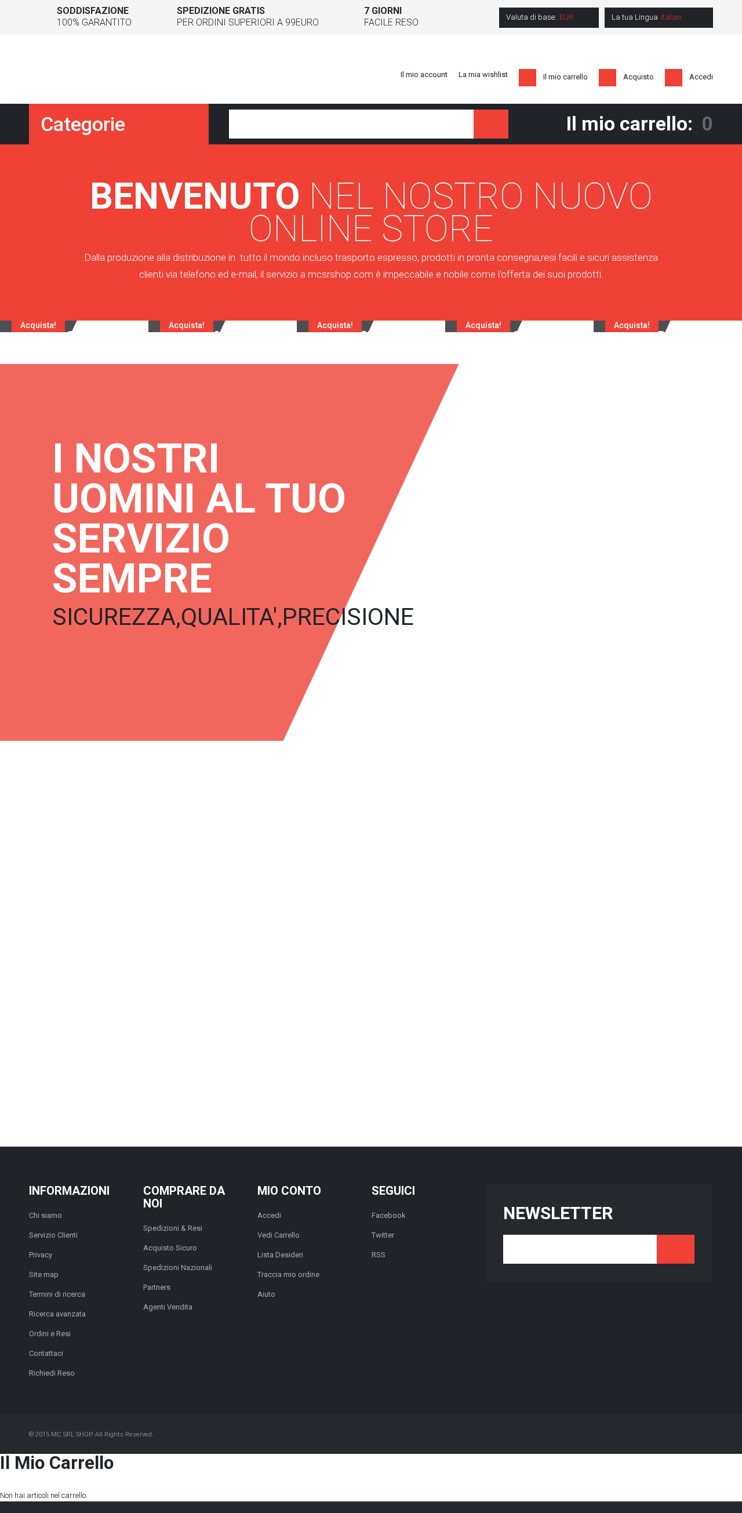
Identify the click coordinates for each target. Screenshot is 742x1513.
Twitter (383, 1235)
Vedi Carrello (278, 1235)
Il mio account (424, 74)
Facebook (389, 1215)
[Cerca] (491, 124)
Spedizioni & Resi (172, 1228)
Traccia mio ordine (288, 1274)
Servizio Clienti (53, 1235)
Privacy (40, 1254)
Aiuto (266, 1294)
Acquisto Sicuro (170, 1247)
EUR (566, 17)
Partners (156, 1287)
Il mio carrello (565, 76)
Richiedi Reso (52, 1373)
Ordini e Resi (50, 1333)
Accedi (701, 76)
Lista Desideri (280, 1254)
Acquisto (638, 76)
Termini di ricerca (57, 1294)
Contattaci (46, 1353)
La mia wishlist (483, 74)
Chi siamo (45, 1215)
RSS (378, 1254)
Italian (671, 17)
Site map (44, 1274)
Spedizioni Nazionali (177, 1267)
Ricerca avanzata (57, 1314)
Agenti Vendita (167, 1307)
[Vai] (675, 1249)
